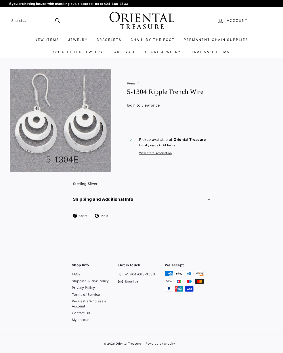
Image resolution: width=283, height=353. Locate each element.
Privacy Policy (83, 288)
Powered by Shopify (160, 343)
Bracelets (109, 40)
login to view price (143, 105)
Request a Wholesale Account (89, 303)
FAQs (76, 274)
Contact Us (81, 313)
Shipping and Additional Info (103, 199)
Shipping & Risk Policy (90, 281)
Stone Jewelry (163, 52)
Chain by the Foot (152, 40)
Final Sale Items (210, 52)
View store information (155, 153)
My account (81, 320)
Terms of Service (86, 294)
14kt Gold (124, 52)
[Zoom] (60, 120)
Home (131, 83)
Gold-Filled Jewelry (78, 52)
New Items (47, 40)
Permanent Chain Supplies (216, 40)
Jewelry (78, 40)
